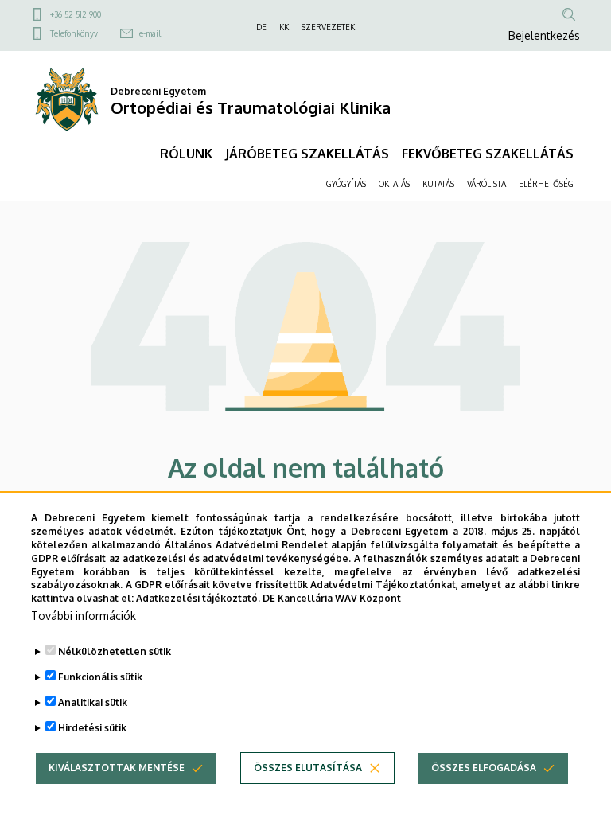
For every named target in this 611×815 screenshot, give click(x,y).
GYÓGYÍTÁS (346, 184)
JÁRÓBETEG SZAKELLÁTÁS (307, 154)
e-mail (150, 33)
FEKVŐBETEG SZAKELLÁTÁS (488, 154)
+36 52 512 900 (75, 14)
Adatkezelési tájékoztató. (198, 598)
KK (284, 27)
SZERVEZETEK (328, 27)
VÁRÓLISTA (486, 184)
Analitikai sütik (92, 702)
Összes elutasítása (308, 768)
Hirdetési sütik (92, 728)
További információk (83, 615)
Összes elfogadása (483, 768)
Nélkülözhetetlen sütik (114, 651)
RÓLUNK (186, 154)
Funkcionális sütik (100, 677)
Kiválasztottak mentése (117, 768)
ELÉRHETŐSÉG (546, 184)
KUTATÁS (438, 184)
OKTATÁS (394, 184)
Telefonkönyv (74, 33)
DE (261, 27)
